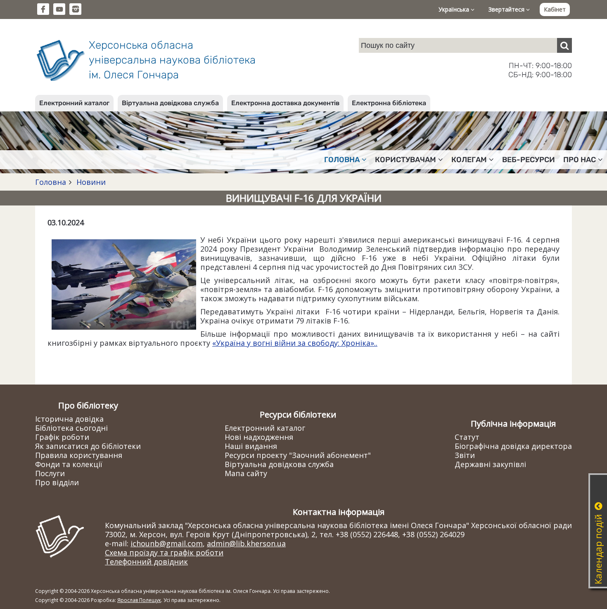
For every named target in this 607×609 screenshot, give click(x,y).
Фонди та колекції (68, 464)
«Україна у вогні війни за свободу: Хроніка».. (294, 343)
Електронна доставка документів (285, 103)
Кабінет (555, 9)
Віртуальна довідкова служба (170, 103)
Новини (90, 182)
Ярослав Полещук (139, 600)
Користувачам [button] (405, 159)
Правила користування (78, 455)
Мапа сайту (246, 473)
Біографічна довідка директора (513, 446)
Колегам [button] (469, 159)
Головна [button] (342, 159)
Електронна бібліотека (389, 103)
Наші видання (251, 446)
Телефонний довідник (146, 562)
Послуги (50, 473)
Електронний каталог (74, 103)
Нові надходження (259, 437)
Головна (50, 182)
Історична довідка (69, 419)
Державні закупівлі (490, 464)
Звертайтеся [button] (507, 9)
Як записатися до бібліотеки (88, 446)
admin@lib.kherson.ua (246, 543)
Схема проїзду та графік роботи (164, 552)
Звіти (465, 455)
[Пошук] (564, 45)
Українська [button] (455, 9)
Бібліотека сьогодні (71, 428)
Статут (467, 437)
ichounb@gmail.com (166, 543)
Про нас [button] (579, 159)
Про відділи (57, 482)
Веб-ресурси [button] (528, 159)
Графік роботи (62, 437)
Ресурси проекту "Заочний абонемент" (298, 455)
